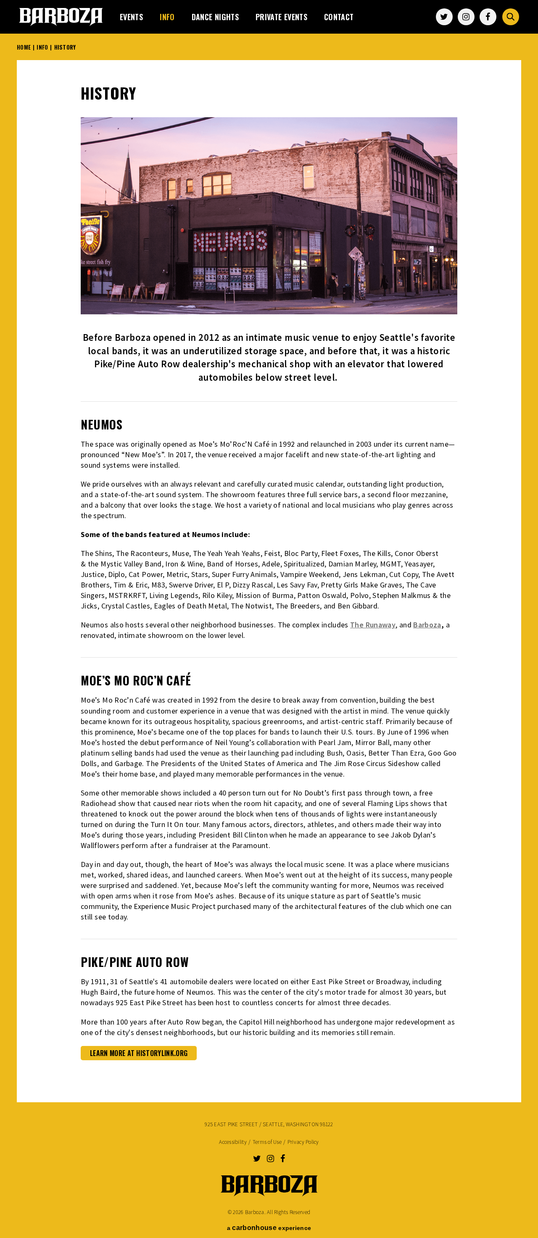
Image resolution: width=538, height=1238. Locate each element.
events (131, 16)
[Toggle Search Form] (510, 16)
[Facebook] (488, 16)
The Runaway (373, 625)
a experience (269, 1227)
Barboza (61, 16)
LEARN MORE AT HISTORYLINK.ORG (138, 1053)
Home (24, 47)
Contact (339, 16)
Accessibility (232, 1142)
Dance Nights (215, 16)
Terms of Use (267, 1142)
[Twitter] (444, 16)
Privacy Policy (303, 1142)
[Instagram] (466, 16)
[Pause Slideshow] (446, 128)
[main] (269, 576)
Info (167, 16)
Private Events (281, 16)
